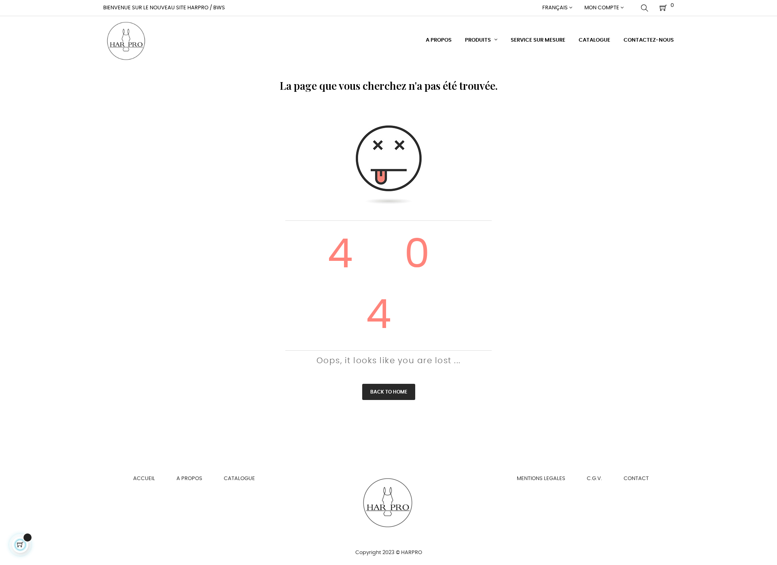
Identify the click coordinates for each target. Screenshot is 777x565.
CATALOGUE (239, 478)
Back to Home (388, 391)
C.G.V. (594, 478)
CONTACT (636, 478)
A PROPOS (189, 478)
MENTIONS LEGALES (541, 478)
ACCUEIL (144, 478)
